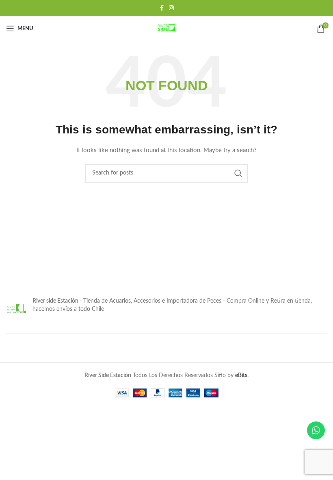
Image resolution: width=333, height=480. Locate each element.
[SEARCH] (238, 173)
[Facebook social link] (161, 8)
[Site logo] (166, 28)
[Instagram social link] (171, 8)
